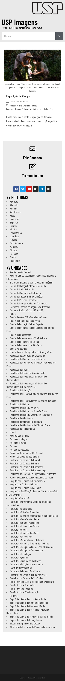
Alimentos (14, 204)
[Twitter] (23, 189)
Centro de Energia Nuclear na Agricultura (28, 303)
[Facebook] (16, 189)
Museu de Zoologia (18, 439)
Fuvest (13, 432)
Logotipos (14, 236)
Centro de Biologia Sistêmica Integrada (28, 285)
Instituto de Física (18, 529)
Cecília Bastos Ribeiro (19, 101)
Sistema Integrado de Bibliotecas (25, 623)
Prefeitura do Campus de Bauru (24, 463)
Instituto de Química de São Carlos (25, 560)
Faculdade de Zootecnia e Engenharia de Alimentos (33, 473)
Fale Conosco (32, 157)
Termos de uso (32, 175)
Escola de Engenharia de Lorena (24, 341)
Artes (12, 215)
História (13, 229)
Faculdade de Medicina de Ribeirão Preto (28, 411)
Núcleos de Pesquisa (19, 449)
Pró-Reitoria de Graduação (22, 585)
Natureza (27, 109)
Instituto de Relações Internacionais (26, 564)
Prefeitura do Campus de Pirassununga (28, 470)
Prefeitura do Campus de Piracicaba (26, 466)
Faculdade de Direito (19, 369)
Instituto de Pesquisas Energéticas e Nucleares (31, 546)
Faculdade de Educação (20, 390)
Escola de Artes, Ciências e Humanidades (28, 317)
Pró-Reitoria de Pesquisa (21, 588)
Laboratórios (16, 232)
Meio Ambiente (24, 105)
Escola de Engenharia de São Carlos (26, 345)
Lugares (13, 239)
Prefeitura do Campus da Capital (25, 459)
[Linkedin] (42, 189)
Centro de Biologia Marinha (22, 289)
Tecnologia (15, 260)
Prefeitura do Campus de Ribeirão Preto (28, 574)
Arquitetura (15, 212)
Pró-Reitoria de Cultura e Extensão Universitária (32, 581)
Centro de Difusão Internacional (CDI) (26, 296)
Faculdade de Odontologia (21, 418)
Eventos (13, 225)
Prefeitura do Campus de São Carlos (26, 578)
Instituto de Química (19, 557)
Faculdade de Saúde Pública (22, 428)
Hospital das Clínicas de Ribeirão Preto (27, 480)
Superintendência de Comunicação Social (29, 602)
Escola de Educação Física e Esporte (26, 324)
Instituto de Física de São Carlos (24, 533)
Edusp (13, 313)
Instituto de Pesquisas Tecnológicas (26, 550)
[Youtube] (29, 189)
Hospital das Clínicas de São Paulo (25, 487)
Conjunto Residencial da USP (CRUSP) (27, 310)
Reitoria (14, 595)
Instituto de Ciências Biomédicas (25, 512)
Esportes (14, 222)
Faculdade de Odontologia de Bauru (26, 421)
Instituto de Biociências (21, 508)
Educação (14, 218)
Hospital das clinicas (19, 435)
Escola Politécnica (18, 348)
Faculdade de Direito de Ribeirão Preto (27, 373)
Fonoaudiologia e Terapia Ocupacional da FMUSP (31, 477)
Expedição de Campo (18, 96)
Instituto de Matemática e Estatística (27, 539)
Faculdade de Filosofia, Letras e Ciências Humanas (33, 400)
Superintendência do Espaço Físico (26, 619)
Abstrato (14, 201)
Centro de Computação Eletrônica (25, 293)
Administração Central (20, 272)
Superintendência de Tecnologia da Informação (31, 616)
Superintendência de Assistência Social (28, 599)
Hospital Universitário (20, 498)
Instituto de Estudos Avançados (24, 522)
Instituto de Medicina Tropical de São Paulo (29, 543)
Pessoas (14, 253)
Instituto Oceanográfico (21, 567)
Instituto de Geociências (21, 536)
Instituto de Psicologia (20, 553)
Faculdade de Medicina (20, 404)
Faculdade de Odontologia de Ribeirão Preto (30, 425)
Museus (18, 109)
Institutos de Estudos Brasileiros (25, 571)
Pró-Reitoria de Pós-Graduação (24, 592)
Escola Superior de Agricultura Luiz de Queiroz (31, 352)
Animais (13, 105)
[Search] (59, 36)
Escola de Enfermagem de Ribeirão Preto (28, 338)
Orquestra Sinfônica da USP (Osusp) (26, 453)
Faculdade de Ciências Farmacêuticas (27, 359)
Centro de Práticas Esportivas (24, 299)
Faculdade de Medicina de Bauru (24, 407)
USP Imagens (20, 22)
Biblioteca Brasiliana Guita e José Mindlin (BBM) (31, 282)
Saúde (13, 257)
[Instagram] (35, 189)
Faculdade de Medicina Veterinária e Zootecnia (31, 414)
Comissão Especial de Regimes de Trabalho (30, 306)
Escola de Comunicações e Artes (25, 320)
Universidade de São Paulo (43, 109)
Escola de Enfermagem (20, 334)
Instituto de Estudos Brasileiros (24, 526)
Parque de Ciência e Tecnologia (24, 456)
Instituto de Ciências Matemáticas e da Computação (34, 515)
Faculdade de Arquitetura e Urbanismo (27, 355)
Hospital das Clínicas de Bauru (24, 484)
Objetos (13, 250)
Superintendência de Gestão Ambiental (27, 606)
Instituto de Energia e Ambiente (24, 519)
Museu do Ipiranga (18, 442)
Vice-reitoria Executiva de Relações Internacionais (33, 627)
